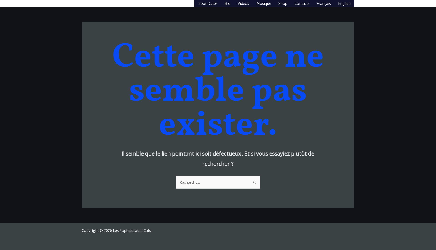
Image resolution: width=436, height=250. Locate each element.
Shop (282, 3)
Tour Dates (208, 3)
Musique (263, 3)
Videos (243, 3)
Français (324, 3)
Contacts (302, 3)
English (344, 3)
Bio (227, 3)
